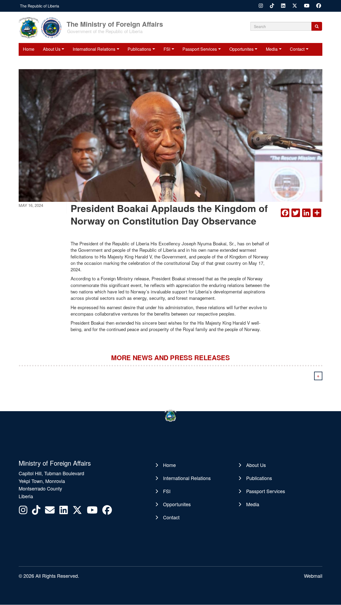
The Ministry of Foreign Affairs (115, 23)
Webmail (313, 575)
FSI (167, 49)
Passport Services (199, 49)
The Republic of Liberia (39, 6)
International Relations (94, 49)
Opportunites (241, 49)
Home (28, 49)
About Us (51, 49)
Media (272, 49)
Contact (297, 49)
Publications (139, 49)
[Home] (42, 27)
